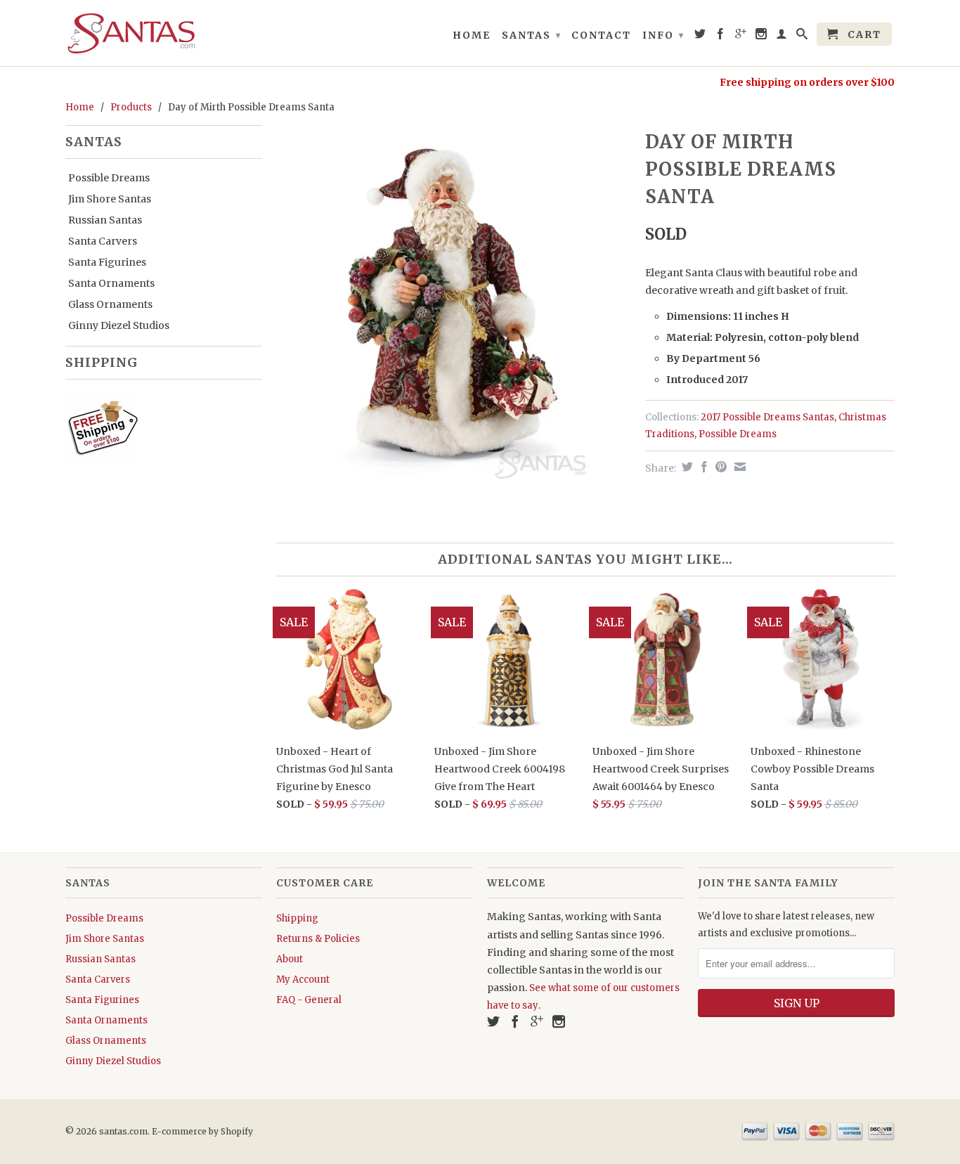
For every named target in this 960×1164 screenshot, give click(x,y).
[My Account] (782, 36)
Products (131, 107)
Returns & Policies (318, 939)
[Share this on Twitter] (685, 466)
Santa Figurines (107, 262)
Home (472, 35)
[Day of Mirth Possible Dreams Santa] (453, 302)
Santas (532, 35)
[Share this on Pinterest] (719, 466)
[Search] (802, 36)
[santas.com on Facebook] (721, 36)
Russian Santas (105, 220)
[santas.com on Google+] (741, 36)
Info (663, 35)
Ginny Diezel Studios (118, 325)
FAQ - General (309, 1000)
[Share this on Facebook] (702, 466)
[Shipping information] (158, 430)
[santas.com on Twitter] (700, 36)
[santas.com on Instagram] (761, 36)
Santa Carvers (102, 241)
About (289, 959)
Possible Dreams (109, 178)
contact (601, 35)
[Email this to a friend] (738, 466)
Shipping (297, 918)
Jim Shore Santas (109, 199)
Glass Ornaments (110, 304)
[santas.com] (163, 33)
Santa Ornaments (111, 283)
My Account (303, 979)
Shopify (237, 1131)
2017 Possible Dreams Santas (767, 417)
